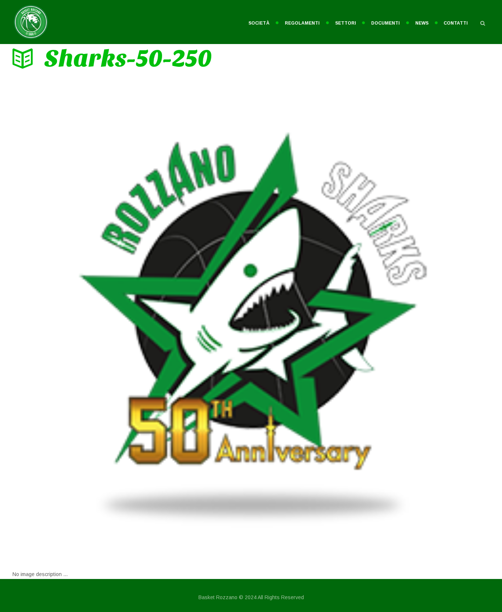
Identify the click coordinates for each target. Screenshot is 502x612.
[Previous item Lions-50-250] (131, 319)
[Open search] (483, 23)
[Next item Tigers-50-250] (370, 319)
